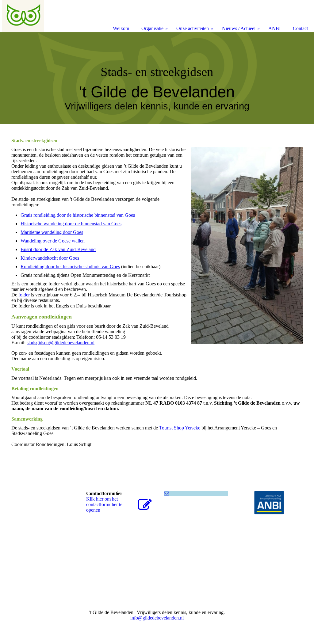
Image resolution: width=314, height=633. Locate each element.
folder (24, 294)
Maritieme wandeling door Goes (52, 232)
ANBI (274, 28)
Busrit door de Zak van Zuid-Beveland (58, 249)
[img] (157, 78)
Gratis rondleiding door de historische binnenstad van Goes (78, 215)
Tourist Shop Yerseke (179, 427)
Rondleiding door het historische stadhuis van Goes (70, 266)
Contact (300, 28)
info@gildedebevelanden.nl (157, 617)
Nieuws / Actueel (238, 28)
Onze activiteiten (192, 28)
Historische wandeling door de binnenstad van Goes (71, 223)
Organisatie (152, 28)
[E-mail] (166, 493)
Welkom (121, 28)
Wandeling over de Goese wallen (53, 240)
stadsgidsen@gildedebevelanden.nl (60, 342)
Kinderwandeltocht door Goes (50, 258)
